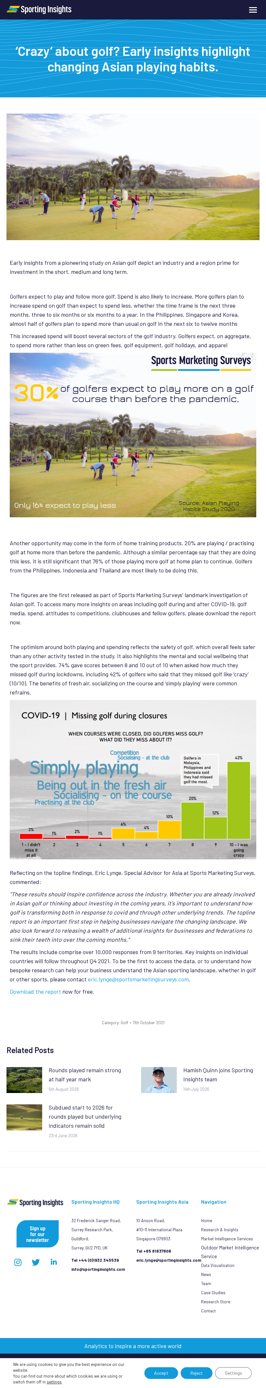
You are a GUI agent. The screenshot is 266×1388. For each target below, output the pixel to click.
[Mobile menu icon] (253, 10)
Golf (124, 1022)
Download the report (35, 991)
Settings (233, 1373)
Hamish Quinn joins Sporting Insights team (218, 1074)
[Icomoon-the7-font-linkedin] (53, 1262)
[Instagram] (18, 1262)
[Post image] (24, 1080)
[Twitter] (36, 1262)
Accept (161, 1373)
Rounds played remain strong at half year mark (85, 1074)
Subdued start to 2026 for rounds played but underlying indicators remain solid (85, 1116)
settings (54, 1381)
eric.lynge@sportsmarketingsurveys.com (138, 979)
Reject (196, 1373)
